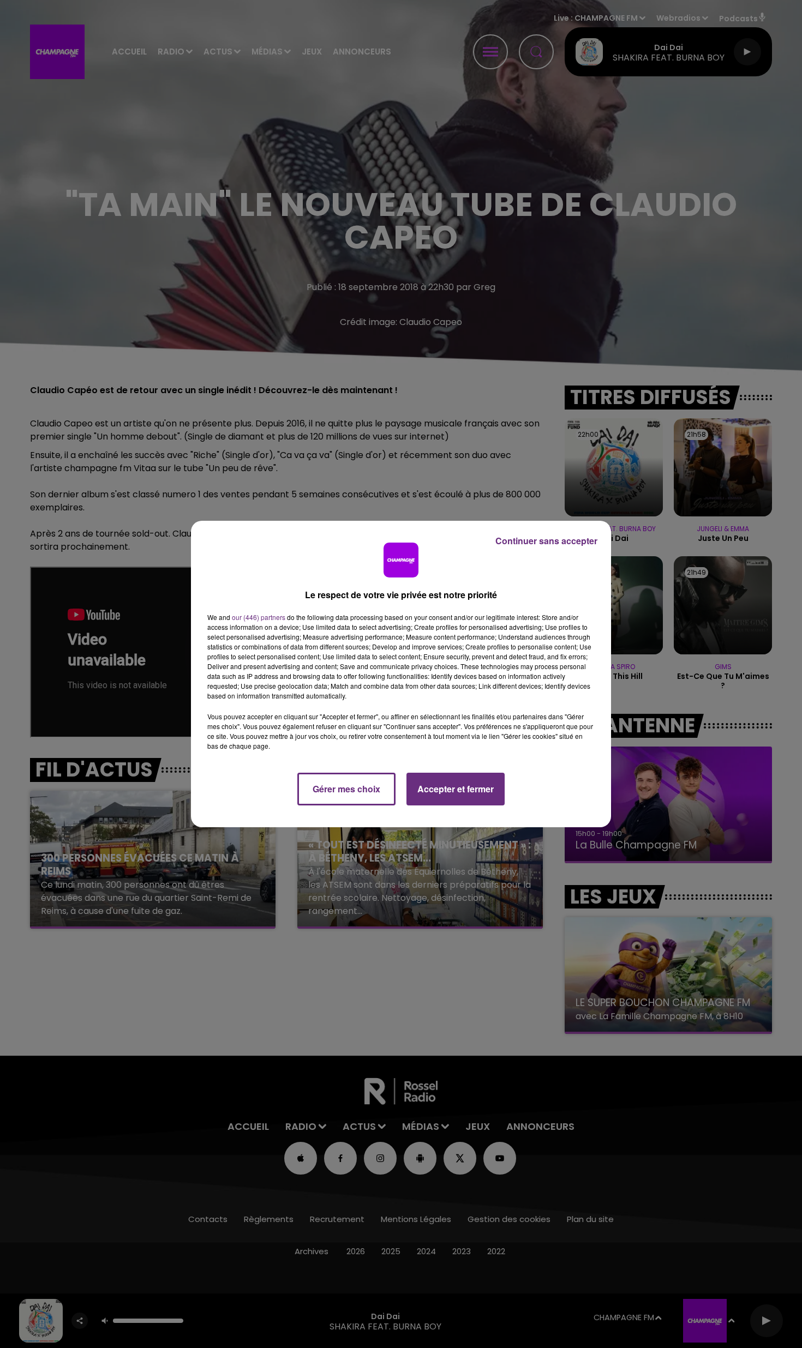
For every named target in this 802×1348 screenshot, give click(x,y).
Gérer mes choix (346, 789)
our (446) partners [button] (258, 617)
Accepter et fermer (455, 789)
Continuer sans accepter (546, 540)
